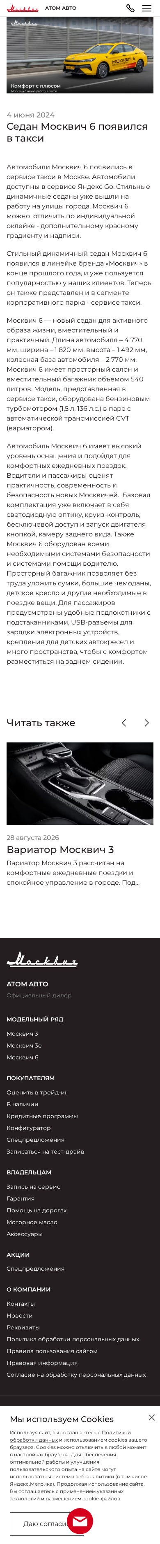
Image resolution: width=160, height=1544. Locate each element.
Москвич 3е (24, 1045)
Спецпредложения (35, 1139)
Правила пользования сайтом (52, 1351)
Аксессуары (25, 1234)
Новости (20, 1315)
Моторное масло (32, 1222)
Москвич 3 (22, 1033)
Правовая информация (42, 1363)
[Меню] (146, 8)
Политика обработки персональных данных (73, 1339)
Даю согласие (47, 1524)
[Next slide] (146, 722)
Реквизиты (23, 1327)
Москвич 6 (23, 1057)
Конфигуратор (29, 1128)
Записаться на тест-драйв (46, 1151)
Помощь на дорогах (36, 1210)
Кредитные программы (42, 1116)
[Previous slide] (123, 722)
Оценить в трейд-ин (38, 1092)
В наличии (23, 1104)
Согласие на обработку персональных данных (76, 1374)
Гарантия (20, 1198)
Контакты (21, 1303)
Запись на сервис (33, 1186)
